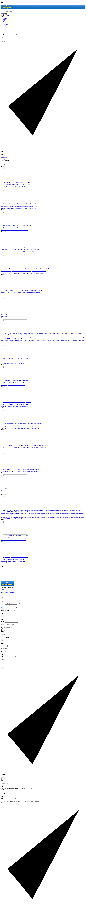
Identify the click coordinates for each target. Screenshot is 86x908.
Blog (4, 20)
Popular (5, 164)
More (2, 562)
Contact (5, 21)
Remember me (9, 607)
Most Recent (6, 162)
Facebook (3, 592)
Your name (3, 623)
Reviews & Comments (8, 17)
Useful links (5, 24)
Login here (15, 621)
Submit (2, 667)
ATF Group (4, 589)
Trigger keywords (20, 801)
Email (3, 36)
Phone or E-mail (4, 624)
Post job (5, 18)
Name (3, 34)
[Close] (2, 598)
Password (3, 605)
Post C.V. (5, 19)
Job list (4, 14)
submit (2, 789)
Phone (3, 37)
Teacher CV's (6, 15)
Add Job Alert (6, 23)
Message (2, 659)
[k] (43, 571)
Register (5, 13)
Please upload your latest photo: (7, 788)
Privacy (4, 25)
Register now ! (12, 610)
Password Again (4, 627)
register (2, 634)
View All (5, 562)
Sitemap (12, 592)
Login (4, 12)
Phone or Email (4, 603)
